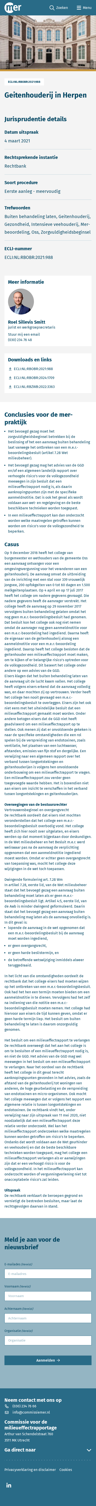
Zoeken (59, 8)
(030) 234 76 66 (24, 1406)
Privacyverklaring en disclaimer (30, 1470)
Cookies (65, 1470)
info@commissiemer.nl (31, 1412)
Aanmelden (45, 1360)
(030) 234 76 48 (38, 339)
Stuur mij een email (44, 334)
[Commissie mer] (12, 7)
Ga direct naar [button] (20, 1450)
